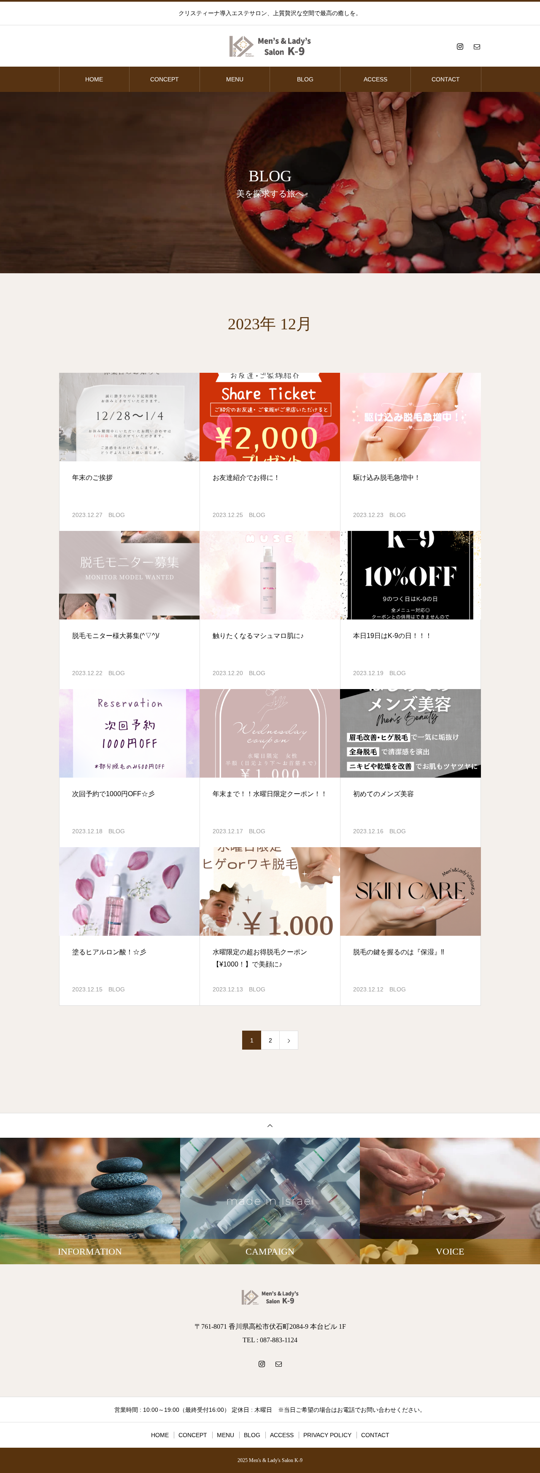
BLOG (305, 79)
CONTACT (446, 79)
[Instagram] (460, 46)
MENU (234, 79)
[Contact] (476, 46)
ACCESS (375, 79)
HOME (94, 79)
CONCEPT (164, 79)
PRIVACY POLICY (327, 1435)
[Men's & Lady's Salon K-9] (270, 46)
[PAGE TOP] (270, 1125)
